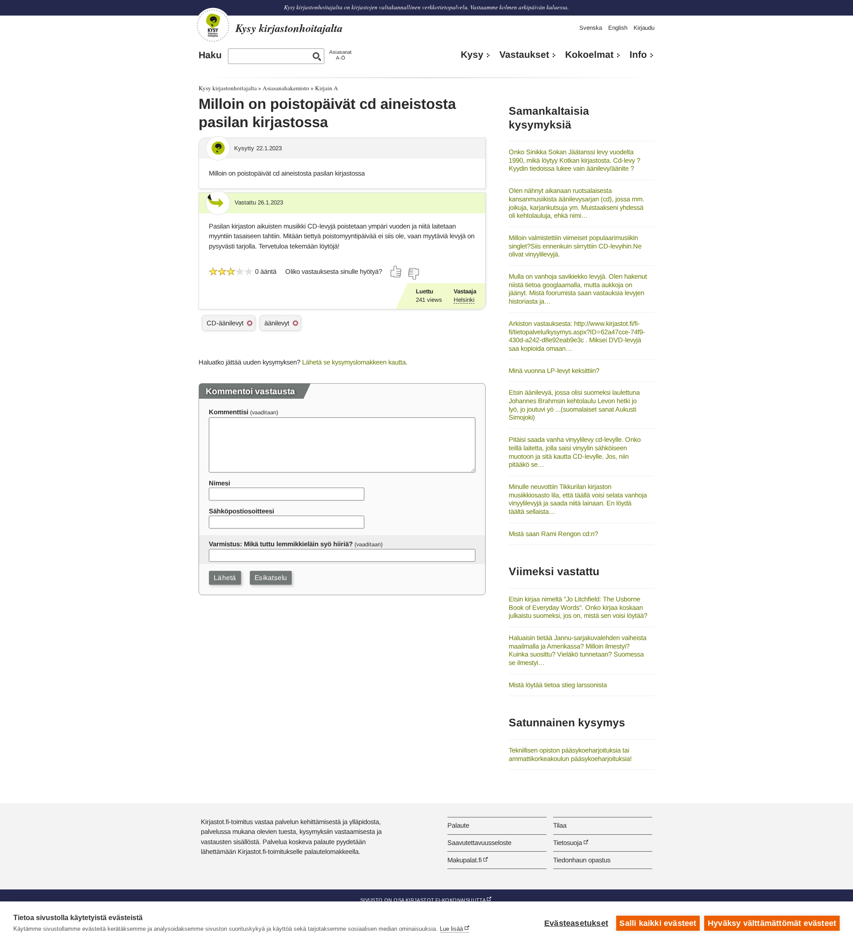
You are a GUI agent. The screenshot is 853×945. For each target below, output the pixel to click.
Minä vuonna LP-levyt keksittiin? (554, 370)
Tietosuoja (567, 842)
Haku (210, 55)
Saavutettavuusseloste (479, 842)
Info (638, 54)
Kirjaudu (644, 27)
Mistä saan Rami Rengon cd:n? (553, 533)
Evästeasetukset (576, 923)
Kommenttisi (228, 412)
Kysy (472, 54)
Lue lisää (451, 928)
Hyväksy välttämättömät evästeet (772, 923)
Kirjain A (326, 88)
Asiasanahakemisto (286, 88)
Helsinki (464, 299)
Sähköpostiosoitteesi (241, 511)
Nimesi (219, 483)
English (617, 27)
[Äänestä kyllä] (396, 271)
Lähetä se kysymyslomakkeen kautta (354, 362)
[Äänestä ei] (413, 274)
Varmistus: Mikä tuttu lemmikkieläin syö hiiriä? (281, 544)
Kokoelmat (589, 54)
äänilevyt (276, 323)
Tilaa (559, 825)
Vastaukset (524, 54)
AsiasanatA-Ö (340, 54)
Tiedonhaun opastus (581, 860)
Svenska (590, 27)
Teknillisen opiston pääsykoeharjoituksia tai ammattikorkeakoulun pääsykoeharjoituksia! (570, 754)
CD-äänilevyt (225, 323)
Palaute (458, 825)
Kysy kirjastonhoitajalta (228, 88)
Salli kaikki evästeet (657, 923)
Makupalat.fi (464, 860)
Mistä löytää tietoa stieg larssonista (558, 685)
